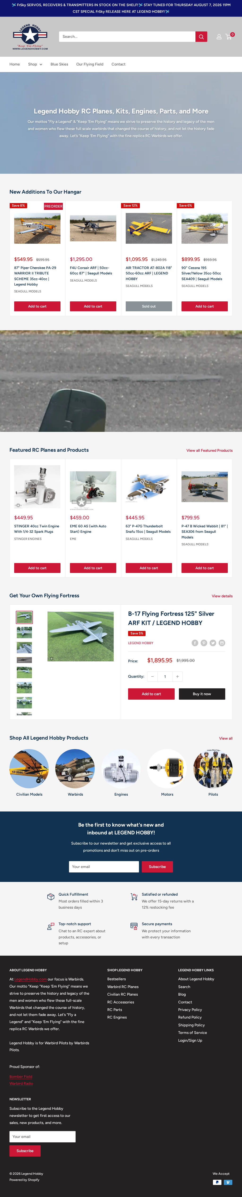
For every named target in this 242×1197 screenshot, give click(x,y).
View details (222, 596)
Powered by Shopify (24, 1180)
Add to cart (37, 306)
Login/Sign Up (190, 1040)
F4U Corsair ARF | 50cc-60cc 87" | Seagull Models (91, 270)
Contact (118, 64)
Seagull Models (27, 291)
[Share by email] (222, 642)
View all (226, 738)
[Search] (201, 36)
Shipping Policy (191, 1025)
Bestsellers (116, 979)
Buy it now (202, 694)
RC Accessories (120, 1002)
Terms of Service (192, 1032)
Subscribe (157, 866)
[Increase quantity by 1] (177, 676)
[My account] (219, 36)
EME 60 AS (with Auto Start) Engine (88, 529)
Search (184, 986)
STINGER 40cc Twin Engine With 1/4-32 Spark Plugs (36, 529)
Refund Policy (190, 1017)
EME (73, 538)
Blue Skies (59, 64)
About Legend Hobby (196, 979)
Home (14, 64)
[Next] (233, 258)
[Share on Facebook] (195, 642)
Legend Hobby (140, 643)
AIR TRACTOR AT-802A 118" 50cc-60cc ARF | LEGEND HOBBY (149, 273)
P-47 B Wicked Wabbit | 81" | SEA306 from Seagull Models (205, 531)
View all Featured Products (209, 450)
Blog (182, 994)
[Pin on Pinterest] (204, 642)
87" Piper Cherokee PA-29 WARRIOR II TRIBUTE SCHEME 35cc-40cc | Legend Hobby (35, 276)
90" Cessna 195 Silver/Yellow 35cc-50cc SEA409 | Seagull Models (202, 273)
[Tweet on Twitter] (213, 642)
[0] (229, 36)
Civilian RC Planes (122, 994)
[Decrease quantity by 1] (152, 676)
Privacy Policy (190, 1009)
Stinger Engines (28, 538)
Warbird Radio (21, 1083)
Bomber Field (20, 1076)
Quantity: (136, 676)
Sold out (149, 306)
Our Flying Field (89, 64)
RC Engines (117, 1017)
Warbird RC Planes (122, 986)
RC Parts (114, 1009)
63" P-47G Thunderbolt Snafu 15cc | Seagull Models (148, 529)
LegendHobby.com (30, 979)
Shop (32, 64)
